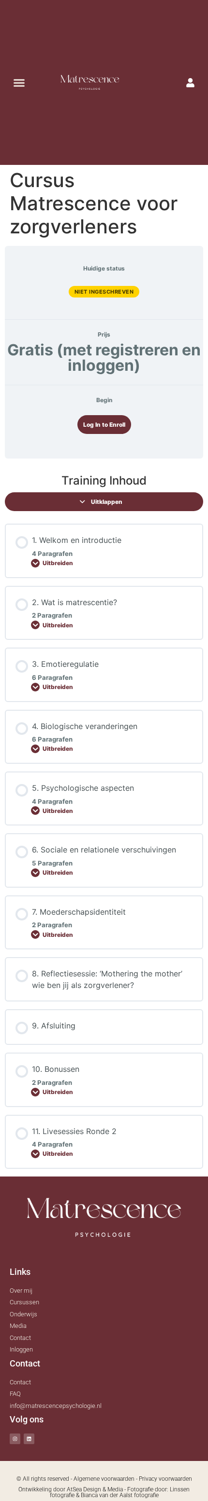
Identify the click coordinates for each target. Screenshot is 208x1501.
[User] (190, 82)
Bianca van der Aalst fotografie (120, 1495)
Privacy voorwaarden (165, 1478)
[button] (19, 82)
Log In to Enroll (104, 424)
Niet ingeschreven (104, 291)
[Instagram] (15, 1438)
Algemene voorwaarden (104, 1478)
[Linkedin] (29, 1438)
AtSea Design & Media (95, 1489)
